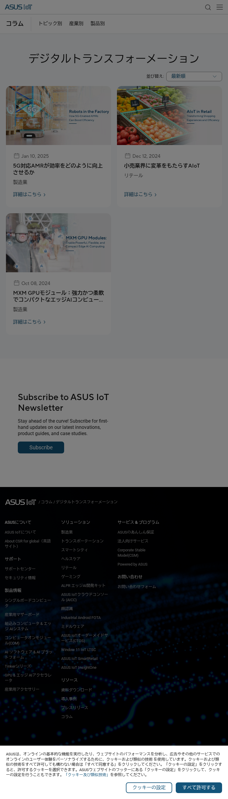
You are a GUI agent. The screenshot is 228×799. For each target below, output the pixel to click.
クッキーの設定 (149, 787)
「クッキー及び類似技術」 (87, 775)
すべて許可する (199, 787)
